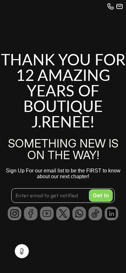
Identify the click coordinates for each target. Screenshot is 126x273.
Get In (101, 195)
